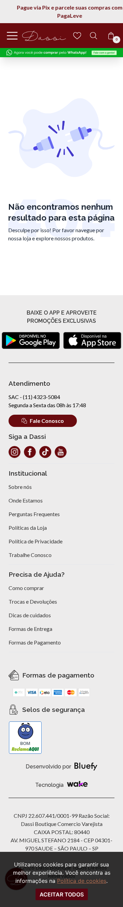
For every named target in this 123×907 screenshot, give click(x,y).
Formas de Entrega (30, 628)
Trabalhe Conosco (30, 555)
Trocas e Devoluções (33, 601)
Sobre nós (20, 486)
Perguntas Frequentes (34, 514)
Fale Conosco (47, 420)
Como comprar (26, 588)
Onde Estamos (26, 500)
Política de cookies (81, 880)
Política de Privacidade (36, 541)
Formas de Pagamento (35, 642)
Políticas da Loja (28, 527)
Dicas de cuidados (30, 615)
